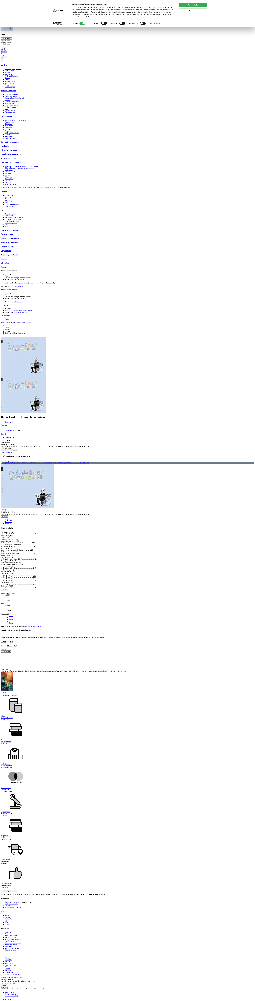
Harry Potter (9, 216)
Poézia (7, 85)
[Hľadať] (20, 46)
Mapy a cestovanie (8, 158)
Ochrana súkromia (10, 994)
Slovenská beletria (10, 81)
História (7, 100)
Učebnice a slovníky (9, 150)
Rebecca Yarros (10, 199)
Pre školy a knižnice (11, 945)
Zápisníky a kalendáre (10, 255)
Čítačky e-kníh (7, 234)
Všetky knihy (9, 170)
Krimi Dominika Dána (12, 221)
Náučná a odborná (8, 91)
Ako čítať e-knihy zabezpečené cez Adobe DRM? (16, 322)
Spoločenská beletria (11, 76)
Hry (2, 53)
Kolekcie (7, 180)
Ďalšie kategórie (10, 87)
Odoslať (4, 985)
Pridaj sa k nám (9, 967)
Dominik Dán (9, 195)
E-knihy (3, 50)
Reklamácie (8, 946)
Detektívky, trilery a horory (13, 69)
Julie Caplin (8, 197)
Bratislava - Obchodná (12, 902)
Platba (7, 934)
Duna (6, 225)
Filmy (2, 55)
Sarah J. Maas (9, 202)
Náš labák (8, 970)
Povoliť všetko (193, 5)
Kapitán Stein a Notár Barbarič (14, 217)
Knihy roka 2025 (10, 171)
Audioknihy (4, 52)
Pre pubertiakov (10, 125)
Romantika (8, 74)
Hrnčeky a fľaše (7, 247)
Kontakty (8, 958)
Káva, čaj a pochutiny (10, 242)
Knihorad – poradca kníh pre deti (15, 120)
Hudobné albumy (10, 430)
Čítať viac (4, 425)
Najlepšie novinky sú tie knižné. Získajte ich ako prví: (18, 981)
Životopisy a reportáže (12, 101)
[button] (127, 443)
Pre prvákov (8, 124)
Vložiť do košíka (6, 448)
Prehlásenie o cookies (11, 972)
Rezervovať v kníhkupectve (10, 450)
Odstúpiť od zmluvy (11, 950)
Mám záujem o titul (11, 184)
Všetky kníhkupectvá (11, 904)
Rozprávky (8, 131)
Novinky (7, 175)
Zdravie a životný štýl (11, 105)
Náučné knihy (9, 136)
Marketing (8, 969)
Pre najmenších (9, 122)
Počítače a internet (10, 107)
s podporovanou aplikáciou (24, 310)
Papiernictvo (6, 251)
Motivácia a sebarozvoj (12, 94)
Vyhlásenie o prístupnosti (13, 974)
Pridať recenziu (6, 651)
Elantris (3, 692)
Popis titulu (8, 520)
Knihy (3, 48)
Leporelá (7, 134)
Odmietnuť (193, 11)
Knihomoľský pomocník (12, 948)
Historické (8, 79)
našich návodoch (17, 286)
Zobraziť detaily (155, 23)
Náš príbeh (8, 960)
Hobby (7, 109)
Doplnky (4, 57)
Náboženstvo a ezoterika (11, 154)
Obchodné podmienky (12, 996)
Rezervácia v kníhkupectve (13, 939)
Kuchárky (5, 146)
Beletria (4, 65)
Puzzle (3, 267)
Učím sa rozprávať (11, 223)
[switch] (104, 23)
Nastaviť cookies (10, 992)
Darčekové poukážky (9, 230)
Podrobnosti (8, 522)
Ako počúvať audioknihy (13, 943)
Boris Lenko (9, 422)
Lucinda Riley (9, 206)
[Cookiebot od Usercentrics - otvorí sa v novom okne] (58, 23)
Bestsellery (8, 173)
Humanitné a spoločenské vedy (14, 98)
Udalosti (7, 906)
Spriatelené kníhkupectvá (13, 907)
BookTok (8, 182)
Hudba (4, 259)
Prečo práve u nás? (11, 936)
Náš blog (7, 961)
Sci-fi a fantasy (9, 70)
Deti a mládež (6, 116)
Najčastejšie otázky (11, 937)
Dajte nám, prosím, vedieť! (33, 626)
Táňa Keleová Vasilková (12, 204)
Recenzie (8, 523)
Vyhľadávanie (5, 44)
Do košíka (4, 516)
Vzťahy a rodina (10, 103)
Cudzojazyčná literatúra (11, 162)
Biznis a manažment (11, 96)
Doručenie (8, 932)
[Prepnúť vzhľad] (2, 60)
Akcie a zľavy (9, 179)
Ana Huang (8, 201)
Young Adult (9, 127)
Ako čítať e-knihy (10, 941)
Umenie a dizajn (10, 110)
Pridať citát (4, 669)
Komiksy (8, 72)
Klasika (7, 78)
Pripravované (9, 177)
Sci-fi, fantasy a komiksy (12, 133)
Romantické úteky (10, 214)
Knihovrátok (9, 963)
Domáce (7, 331)
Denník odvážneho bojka (13, 219)
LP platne (5, 263)
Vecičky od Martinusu (10, 238)
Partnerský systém (10, 965)
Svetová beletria (10, 83)
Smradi (7, 226)
